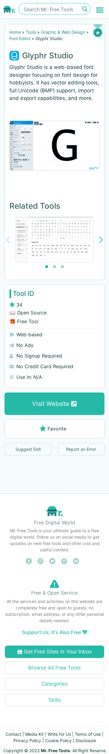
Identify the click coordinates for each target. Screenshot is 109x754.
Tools (31, 32)
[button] (100, 10)
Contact (13, 734)
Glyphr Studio (47, 55)
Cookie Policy (58, 740)
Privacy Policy (27, 740)
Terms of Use (88, 734)
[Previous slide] (8, 240)
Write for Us (59, 734)
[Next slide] (101, 240)
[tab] (47, 267)
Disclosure (86, 740)
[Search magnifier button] (84, 9)
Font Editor (20, 38)
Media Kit (34, 734)
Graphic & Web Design (63, 32)
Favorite (57, 429)
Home (15, 32)
